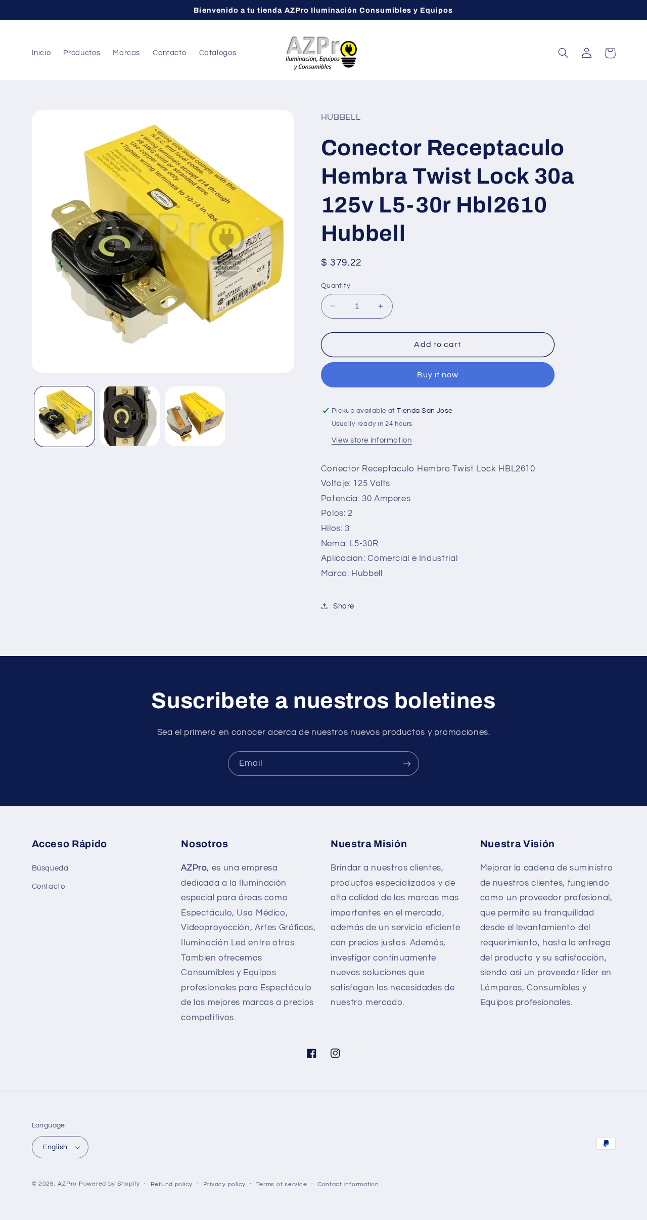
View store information (372, 440)
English (55, 1147)
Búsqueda (50, 868)
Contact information (348, 1184)
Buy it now (438, 374)
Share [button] (343, 605)
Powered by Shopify (109, 1184)
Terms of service (281, 1184)
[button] (563, 53)
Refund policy (172, 1184)
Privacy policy (224, 1184)
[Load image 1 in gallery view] (64, 416)
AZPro (67, 1184)
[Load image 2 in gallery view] (130, 416)
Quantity (335, 285)
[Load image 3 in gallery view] (195, 416)
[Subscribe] (407, 763)
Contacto (48, 886)
